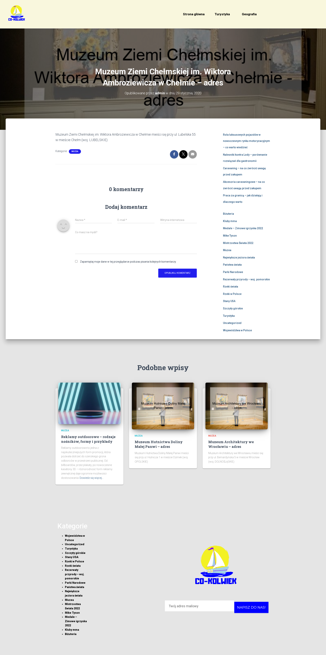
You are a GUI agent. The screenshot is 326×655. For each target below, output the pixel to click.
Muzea (75, 151)
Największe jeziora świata (239, 257)
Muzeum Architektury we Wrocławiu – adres (231, 444)
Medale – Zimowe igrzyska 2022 (243, 228)
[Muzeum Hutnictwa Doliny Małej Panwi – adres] (163, 405)
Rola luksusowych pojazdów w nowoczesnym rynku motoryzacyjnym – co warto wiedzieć (246, 141)
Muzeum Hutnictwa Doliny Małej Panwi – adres (159, 444)
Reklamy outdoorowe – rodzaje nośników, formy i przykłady (88, 439)
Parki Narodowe (233, 272)
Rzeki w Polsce (232, 293)
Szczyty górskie (233, 308)
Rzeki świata (230, 286)
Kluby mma (230, 221)
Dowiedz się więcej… (91, 477)
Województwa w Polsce (237, 330)
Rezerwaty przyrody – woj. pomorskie (246, 279)
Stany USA (229, 301)
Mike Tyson (230, 235)
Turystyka (222, 14)
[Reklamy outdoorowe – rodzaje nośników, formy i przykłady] (89, 403)
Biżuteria (228, 213)
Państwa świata (232, 264)
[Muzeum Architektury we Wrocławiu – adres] (236, 405)
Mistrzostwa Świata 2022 (238, 242)
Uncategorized (232, 322)
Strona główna (194, 14)
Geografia (249, 14)
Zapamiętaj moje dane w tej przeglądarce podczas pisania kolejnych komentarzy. (128, 261)
